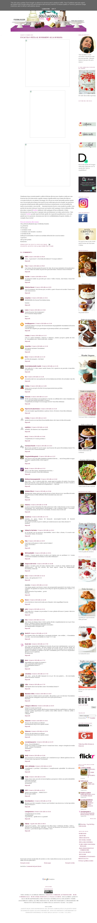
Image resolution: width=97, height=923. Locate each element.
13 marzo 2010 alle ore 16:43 (49, 479)
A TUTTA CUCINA (86, 768)
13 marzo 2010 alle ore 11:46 (35, 376)
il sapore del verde (30, 563)
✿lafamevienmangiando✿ (32, 479)
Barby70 (27, 633)
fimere (27, 600)
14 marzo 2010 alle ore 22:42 (37, 755)
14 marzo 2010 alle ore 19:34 (39, 731)
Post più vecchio (70, 863)
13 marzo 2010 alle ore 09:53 (38, 276)
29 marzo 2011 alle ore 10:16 (42, 811)
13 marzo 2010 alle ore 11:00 (43, 323)
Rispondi (27, 261)
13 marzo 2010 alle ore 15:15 (37, 468)
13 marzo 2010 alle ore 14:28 (39, 427)
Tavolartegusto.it (86, 811)
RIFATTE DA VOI (83, 858)
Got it (54, 9)
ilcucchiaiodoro (29, 801)
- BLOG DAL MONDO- (85, 852)
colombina (28, 673)
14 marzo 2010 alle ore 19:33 (39, 720)
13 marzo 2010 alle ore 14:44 (37, 436)
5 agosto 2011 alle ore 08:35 (38, 823)
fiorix (26, 468)
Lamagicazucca (29, 811)
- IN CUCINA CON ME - (85, 840)
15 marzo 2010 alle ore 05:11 (36, 790)
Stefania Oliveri (29, 491)
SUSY (26, 790)
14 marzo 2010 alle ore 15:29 (39, 633)
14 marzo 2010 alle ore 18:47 (43, 693)
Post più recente (25, 863)
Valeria (27, 823)
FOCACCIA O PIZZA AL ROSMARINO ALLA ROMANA (41, 37)
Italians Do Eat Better (31, 530)
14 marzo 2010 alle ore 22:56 (43, 766)
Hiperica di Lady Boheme (32, 408)
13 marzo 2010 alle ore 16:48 (39, 504)
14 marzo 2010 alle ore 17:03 (40, 644)
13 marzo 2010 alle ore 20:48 (44, 563)
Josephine (28, 298)
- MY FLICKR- (82, 854)
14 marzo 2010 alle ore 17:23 (40, 673)
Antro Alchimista (30, 766)
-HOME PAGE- (83, 833)
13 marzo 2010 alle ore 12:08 (38, 386)
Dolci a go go (84, 781)
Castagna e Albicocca (31, 705)
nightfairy (28, 427)
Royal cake (28, 644)
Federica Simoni (29, 287)
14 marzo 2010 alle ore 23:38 (37, 777)
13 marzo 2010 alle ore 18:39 (36, 541)
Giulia (26, 777)
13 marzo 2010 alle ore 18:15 (46, 530)
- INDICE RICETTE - (84, 837)
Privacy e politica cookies (86, 860)
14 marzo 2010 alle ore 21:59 (45, 742)
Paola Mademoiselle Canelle (33, 366)
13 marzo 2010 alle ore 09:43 (36, 266)
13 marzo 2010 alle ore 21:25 (36, 575)
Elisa (26, 541)
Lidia (26, 684)
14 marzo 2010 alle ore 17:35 (37, 684)
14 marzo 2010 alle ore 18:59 (45, 705)
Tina (26, 266)
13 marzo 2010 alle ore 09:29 (36, 256)
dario (26, 660)
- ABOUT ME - (82, 835)
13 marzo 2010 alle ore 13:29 (48, 408)
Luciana (27, 335)
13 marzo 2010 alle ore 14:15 (38, 418)
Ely (26, 376)
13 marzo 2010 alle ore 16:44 (43, 491)
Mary (26, 357)
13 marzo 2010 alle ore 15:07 (47, 456)
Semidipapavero (30, 323)
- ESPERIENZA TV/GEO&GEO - (87, 856)
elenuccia (27, 396)
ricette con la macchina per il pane (40, 246)
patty (26, 609)
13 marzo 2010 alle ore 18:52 (42, 553)
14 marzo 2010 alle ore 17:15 (37, 660)
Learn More (46, 9)
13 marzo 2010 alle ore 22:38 (37, 600)
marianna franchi (30, 445)
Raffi (26, 256)
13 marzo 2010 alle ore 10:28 (37, 310)
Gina (26, 620)
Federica (27, 504)
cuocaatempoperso (30, 742)
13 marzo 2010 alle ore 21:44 (39, 585)
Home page (47, 863)
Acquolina (28, 346)
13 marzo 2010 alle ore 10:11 (39, 298)
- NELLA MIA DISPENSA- (86, 842)
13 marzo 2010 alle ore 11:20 (39, 346)
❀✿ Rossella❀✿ (29, 553)
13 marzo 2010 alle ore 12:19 (39, 396)
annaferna (28, 516)
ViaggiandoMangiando (31, 456)
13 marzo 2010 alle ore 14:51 (44, 445)
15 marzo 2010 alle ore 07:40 (43, 801)
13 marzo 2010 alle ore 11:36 (50, 366)
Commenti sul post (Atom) (33, 866)
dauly (26, 755)
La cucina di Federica (87, 800)
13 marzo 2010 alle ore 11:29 (37, 357)
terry (26, 436)
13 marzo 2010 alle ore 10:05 (43, 287)
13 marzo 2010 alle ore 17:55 (40, 516)
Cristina (27, 386)
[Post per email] (49, 244)
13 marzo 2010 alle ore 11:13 (38, 335)
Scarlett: (27, 276)
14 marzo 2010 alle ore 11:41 (36, 620)
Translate (92, 718)
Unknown (28, 720)
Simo (26, 575)
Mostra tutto (93, 818)
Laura (26, 310)
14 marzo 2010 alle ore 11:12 (36, 609)
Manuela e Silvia (29, 693)
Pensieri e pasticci (86, 792)
